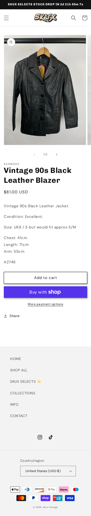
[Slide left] (34, 154)
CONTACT (18, 416)
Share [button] (15, 316)
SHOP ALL (19, 370)
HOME (15, 358)
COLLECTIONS (22, 393)
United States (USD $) (43, 471)
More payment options (45, 304)
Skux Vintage (50, 507)
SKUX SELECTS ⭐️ (25, 381)
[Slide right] (56, 154)
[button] (6, 17)
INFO (14, 404)
